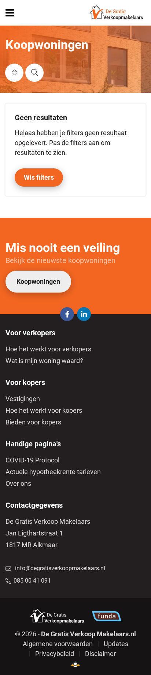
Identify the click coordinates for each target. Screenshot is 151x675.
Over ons (18, 483)
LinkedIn (84, 314)
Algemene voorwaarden (58, 644)
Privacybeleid (54, 653)
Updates (116, 644)
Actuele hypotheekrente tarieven (53, 472)
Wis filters (39, 177)
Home (116, 12)
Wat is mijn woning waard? (44, 361)
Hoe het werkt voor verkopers (48, 349)
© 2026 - (75, 634)
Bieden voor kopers (33, 422)
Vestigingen (22, 399)
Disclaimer (100, 653)
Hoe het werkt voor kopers (43, 410)
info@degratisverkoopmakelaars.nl (60, 568)
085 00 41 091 (32, 580)
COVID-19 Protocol (32, 460)
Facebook (67, 314)
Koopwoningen (38, 281)
